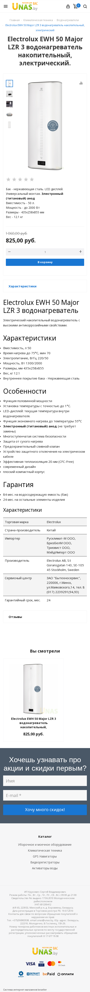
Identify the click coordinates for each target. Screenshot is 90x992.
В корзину (45, 262)
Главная (15, 20)
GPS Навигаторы (45, 856)
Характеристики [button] (22, 286)
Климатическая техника (45, 850)
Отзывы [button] (15, 617)
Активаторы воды (45, 868)
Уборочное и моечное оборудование (45, 845)
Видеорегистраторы (44, 862)
